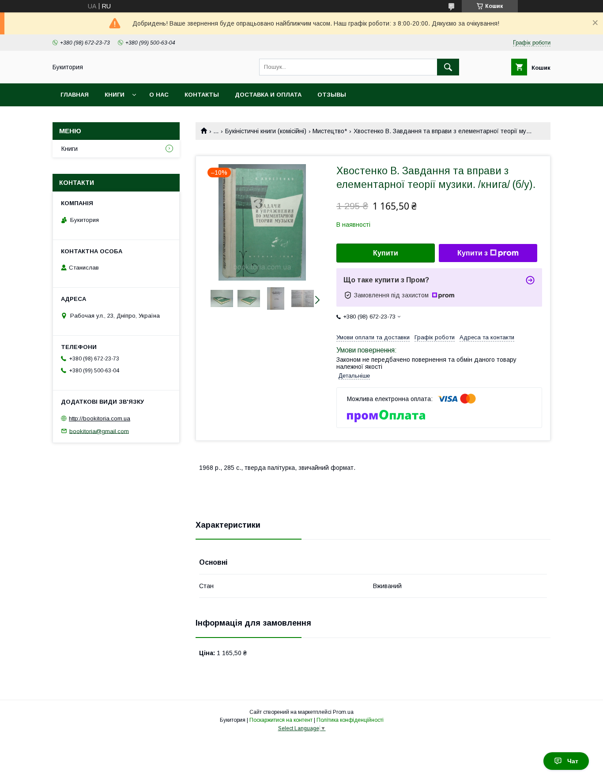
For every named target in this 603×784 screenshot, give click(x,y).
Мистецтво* (330, 131)
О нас (159, 94)
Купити (385, 253)
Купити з (472, 253)
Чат (572, 761)
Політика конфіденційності (350, 720)
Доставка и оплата (268, 94)
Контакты (202, 94)
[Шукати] (448, 67)
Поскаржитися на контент (281, 720)
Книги (114, 94)
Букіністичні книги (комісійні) (265, 131)
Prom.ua (343, 712)
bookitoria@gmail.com (99, 431)
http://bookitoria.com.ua (99, 418)
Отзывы (331, 94)
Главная (74, 94)
